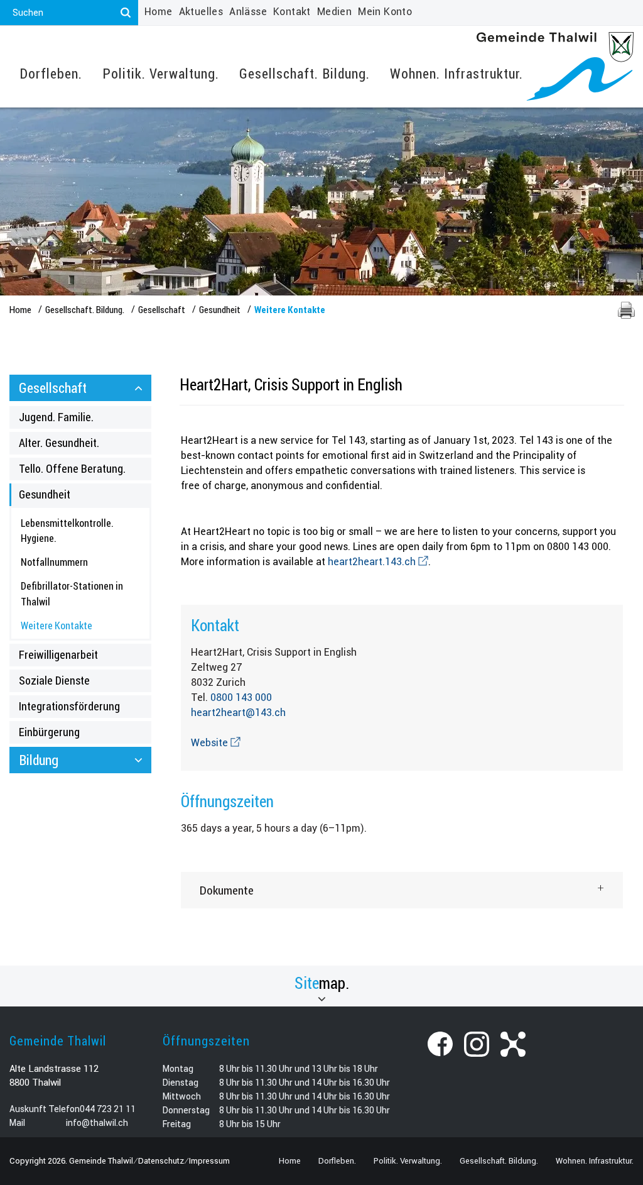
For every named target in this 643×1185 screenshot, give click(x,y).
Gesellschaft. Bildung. (304, 73)
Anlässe (248, 12)
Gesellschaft (53, 387)
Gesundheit (44, 494)
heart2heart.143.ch (378, 562)
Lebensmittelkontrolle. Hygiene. (67, 530)
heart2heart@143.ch (238, 713)
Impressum (209, 1161)
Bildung (38, 760)
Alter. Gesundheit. (59, 442)
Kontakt (292, 12)
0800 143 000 (241, 697)
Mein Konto (385, 12)
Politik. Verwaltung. (160, 73)
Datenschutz (161, 1161)
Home (158, 12)
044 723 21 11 (108, 1109)
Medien (334, 12)
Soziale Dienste (54, 680)
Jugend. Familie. (56, 416)
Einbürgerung (49, 731)
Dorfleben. (50, 73)
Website (215, 743)
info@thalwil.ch (97, 1123)
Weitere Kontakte (83, 625)
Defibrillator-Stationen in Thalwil (72, 593)
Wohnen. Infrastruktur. (456, 73)
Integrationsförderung (69, 706)
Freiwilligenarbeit (58, 654)
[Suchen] (125, 12)
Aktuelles (201, 12)
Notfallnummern (54, 561)
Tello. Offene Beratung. (72, 468)
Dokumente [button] (227, 890)
